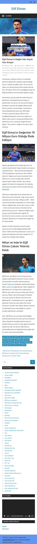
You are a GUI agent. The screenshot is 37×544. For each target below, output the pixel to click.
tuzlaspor (7, 476)
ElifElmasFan (21, 65)
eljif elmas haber (12, 68)
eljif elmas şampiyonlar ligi (13, 403)
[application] (18, 508)
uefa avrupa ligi (9, 481)
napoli (12, 72)
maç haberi (8, 435)
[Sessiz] (29, 516)
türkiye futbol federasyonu (13, 473)
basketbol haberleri (11, 380)
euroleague (8, 408)
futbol (27, 339)
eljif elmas (8, 395)
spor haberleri (18, 72)
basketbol (8, 378)
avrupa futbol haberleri (12, 372)
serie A (7, 453)
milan (4, 345)
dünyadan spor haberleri (12, 393)
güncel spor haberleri (23, 70)
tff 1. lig (7, 463)
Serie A (10, 284)
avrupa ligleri (9, 375)
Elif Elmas (18, 9)
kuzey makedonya (26, 342)
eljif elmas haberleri (25, 337)
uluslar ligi (8, 491)
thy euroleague (9, 466)
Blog (29, 65)
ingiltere (7, 423)
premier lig (8, 445)
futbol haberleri (8, 342)
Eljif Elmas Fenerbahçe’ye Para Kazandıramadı (17, 351)
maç (6, 433)
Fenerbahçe (19, 339)
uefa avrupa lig (9, 478)
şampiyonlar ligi (10, 448)
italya (6, 425)
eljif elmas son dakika (11, 405)
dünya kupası (9, 388)
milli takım (8, 440)
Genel (32, 68)
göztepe (7, 415)
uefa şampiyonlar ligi (11, 488)
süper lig (7, 461)
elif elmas (6, 337)
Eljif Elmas (5, 187)
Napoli (4, 526)
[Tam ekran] (32, 516)
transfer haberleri (10, 471)
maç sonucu (8, 438)
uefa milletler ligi (10, 486)
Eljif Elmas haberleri (23, 68)
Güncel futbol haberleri (9, 70)
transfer (26, 72)
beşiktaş (7, 383)
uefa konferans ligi (11, 483)
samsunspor (8, 450)
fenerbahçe (8, 410)
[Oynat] (5, 516)
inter (17, 342)
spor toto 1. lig (9, 458)
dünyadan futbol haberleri (13, 390)
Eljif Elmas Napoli (8, 339)
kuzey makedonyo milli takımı (14, 430)
